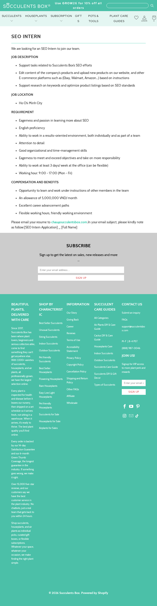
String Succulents (48, 336)
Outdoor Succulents (49, 350)
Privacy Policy (74, 357)
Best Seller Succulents (50, 323)
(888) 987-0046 (131, 348)
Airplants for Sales (48, 427)
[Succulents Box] (27, 5)
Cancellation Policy (76, 371)
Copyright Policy (75, 364)
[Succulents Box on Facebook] (125, 406)
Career (70, 326)
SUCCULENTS (11, 16)
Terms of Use (73, 340)
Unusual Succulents (49, 329)
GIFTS (78, 18)
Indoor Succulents (48, 343)
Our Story (72, 312)
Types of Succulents (104, 384)
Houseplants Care (103, 346)
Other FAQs (73, 389)
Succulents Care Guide (106, 366)
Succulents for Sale (49, 414)
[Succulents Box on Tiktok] (137, 416)
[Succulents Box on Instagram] (125, 416)
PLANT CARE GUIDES (119, 18)
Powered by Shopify (94, 593)
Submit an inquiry (131, 312)
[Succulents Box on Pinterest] (138, 406)
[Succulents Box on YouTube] (131, 406)
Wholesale (72, 402)
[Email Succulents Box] (131, 416)
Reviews (71, 333)
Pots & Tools (93, 18)
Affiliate (71, 395)
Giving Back (73, 319)
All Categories (101, 317)
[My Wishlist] (136, 18)
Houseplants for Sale (50, 421)
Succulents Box (69, 593)
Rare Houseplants (48, 385)
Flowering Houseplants (51, 378)
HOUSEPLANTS (36, 16)
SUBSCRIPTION (61, 16)
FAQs (124, 319)
